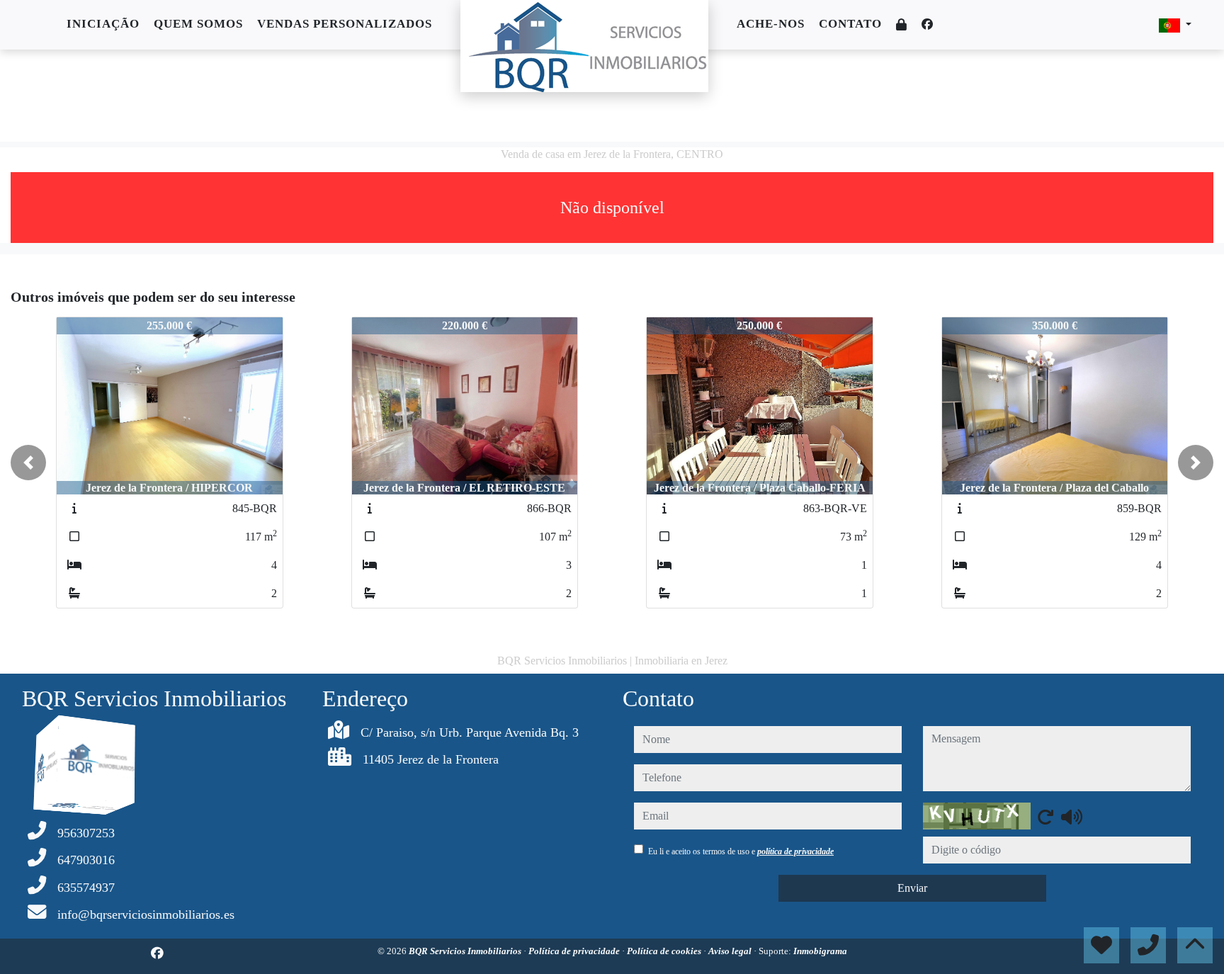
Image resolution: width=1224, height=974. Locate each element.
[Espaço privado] (901, 25)
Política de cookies (665, 951)
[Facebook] (927, 24)
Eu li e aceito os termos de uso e (741, 851)
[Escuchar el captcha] (1071, 817)
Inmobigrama (820, 951)
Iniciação (103, 23)
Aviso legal (731, 951)
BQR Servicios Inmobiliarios (466, 951)
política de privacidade (795, 851)
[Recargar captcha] (1045, 817)
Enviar (912, 888)
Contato (850, 23)
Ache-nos (771, 23)
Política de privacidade (575, 951)
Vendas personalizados (344, 23)
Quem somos (198, 23)
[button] (28, 462)
